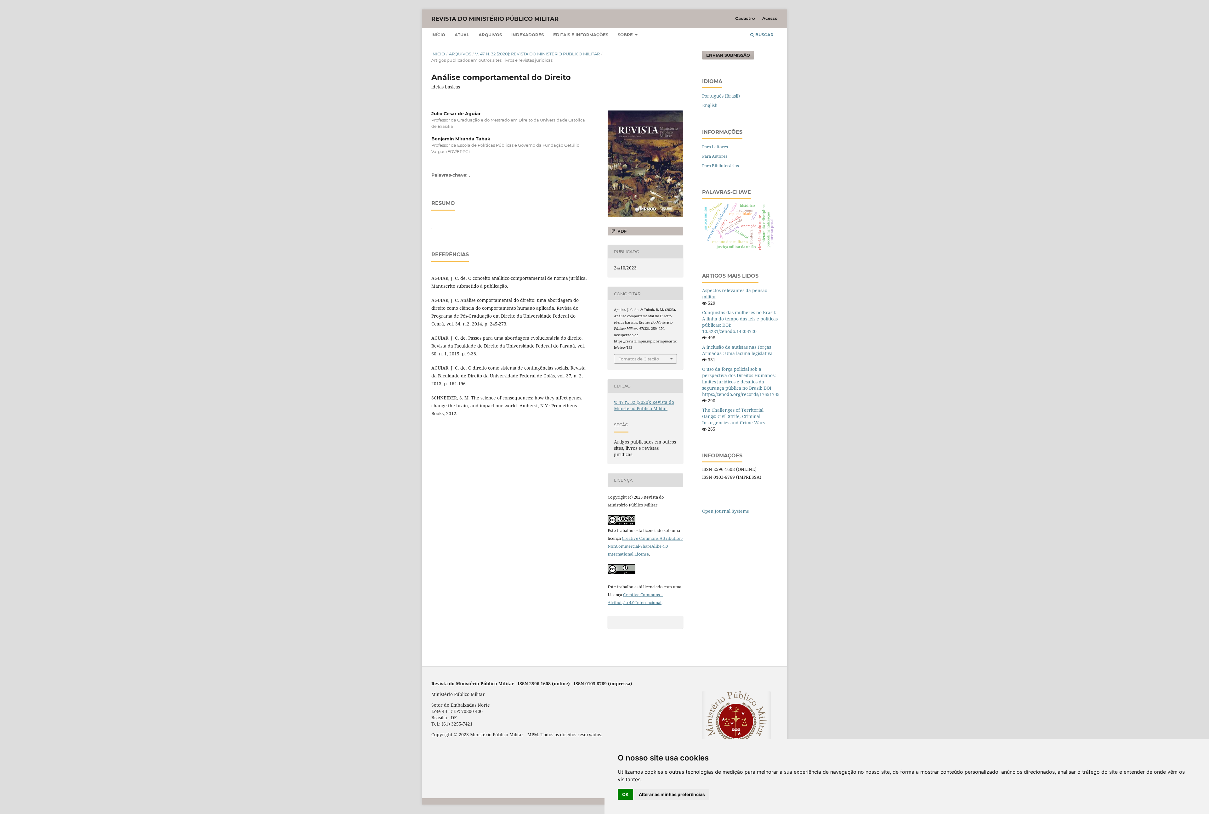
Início (438, 34)
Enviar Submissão (728, 55)
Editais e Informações (580, 34)
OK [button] (625, 794)
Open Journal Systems (725, 511)
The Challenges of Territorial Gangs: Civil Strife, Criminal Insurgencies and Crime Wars (733, 416)
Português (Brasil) (721, 96)
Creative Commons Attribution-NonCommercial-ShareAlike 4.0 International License (645, 546)
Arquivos (490, 34)
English (710, 105)
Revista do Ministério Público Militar (495, 18)
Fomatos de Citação (638, 358)
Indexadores (527, 34)
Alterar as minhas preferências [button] (672, 794)
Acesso (770, 18)
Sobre (626, 34)
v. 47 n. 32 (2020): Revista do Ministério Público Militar (537, 53)
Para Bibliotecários (720, 165)
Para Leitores (715, 147)
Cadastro (745, 18)
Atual (462, 34)
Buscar (764, 34)
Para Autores (714, 156)
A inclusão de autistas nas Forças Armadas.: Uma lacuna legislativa (737, 350)
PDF (621, 231)
